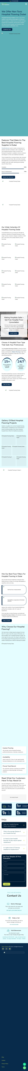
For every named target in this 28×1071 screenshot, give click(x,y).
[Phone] (24, 1064)
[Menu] (26, 4)
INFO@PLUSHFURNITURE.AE (14, 910)
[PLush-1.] (14, 1003)
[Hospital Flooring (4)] (9, 461)
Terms (3, 1067)
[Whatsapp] (24, 1067)
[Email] (9, 948)
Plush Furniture (5, 946)
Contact (3, 1060)
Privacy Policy (5, 1063)
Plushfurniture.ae (6, 148)
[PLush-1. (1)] (5, 4)
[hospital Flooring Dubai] (9, 440)
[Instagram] (6, 948)
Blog (3, 1057)
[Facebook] (3, 948)
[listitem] (14, 857)
